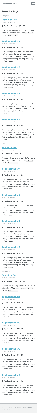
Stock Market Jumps (9, 3)
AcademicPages (6, 409)
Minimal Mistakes (19, 409)
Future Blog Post (9, 20)
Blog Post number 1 (11, 119)
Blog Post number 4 (11, 41)
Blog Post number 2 (11, 93)
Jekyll (29, 407)
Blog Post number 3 (11, 67)
